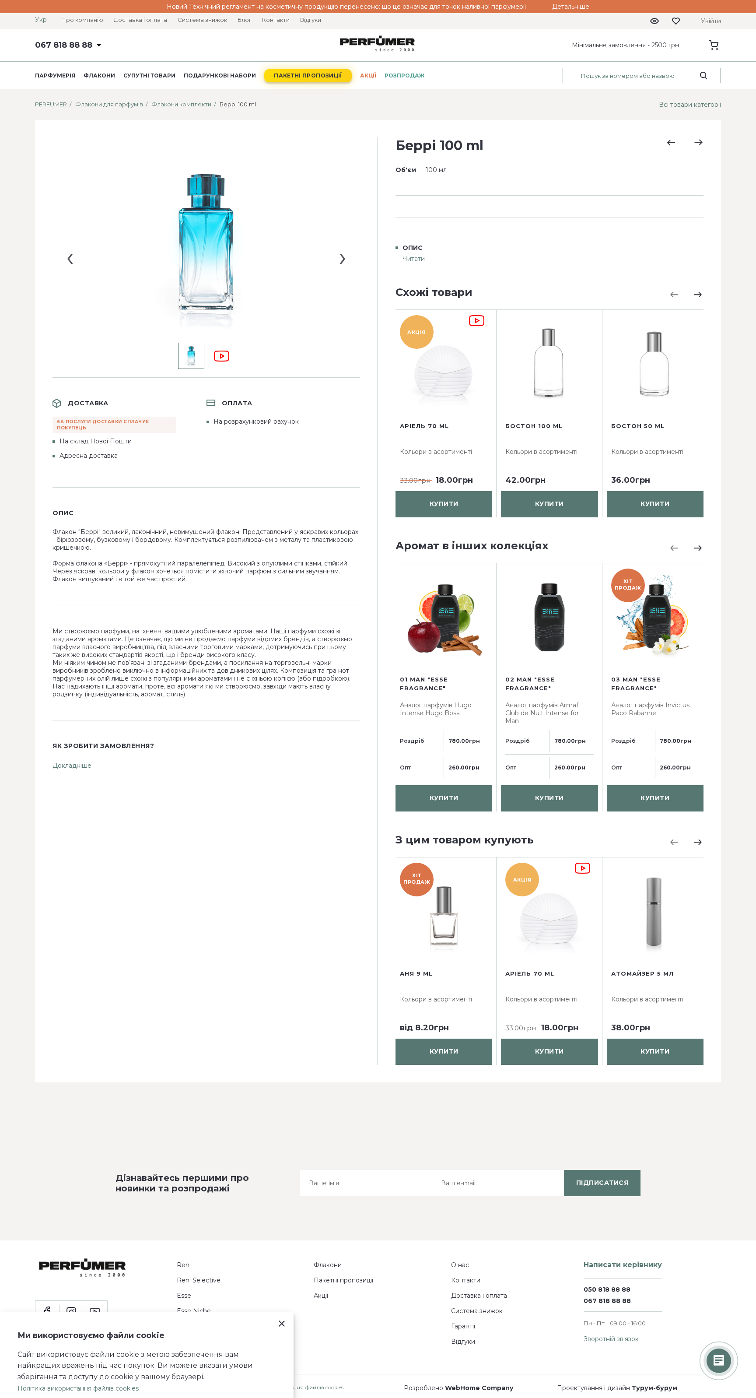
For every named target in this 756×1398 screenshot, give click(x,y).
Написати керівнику (623, 1265)
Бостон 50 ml (638, 425)
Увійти (711, 21)
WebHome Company (479, 1388)
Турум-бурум (654, 1388)
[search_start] (703, 76)
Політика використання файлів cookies (78, 1388)
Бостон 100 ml (534, 425)
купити (444, 504)
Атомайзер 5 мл (642, 973)
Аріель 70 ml (424, 425)
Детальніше (570, 7)
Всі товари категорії (690, 105)
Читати (413, 259)
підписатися (602, 1183)
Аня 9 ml (416, 973)
